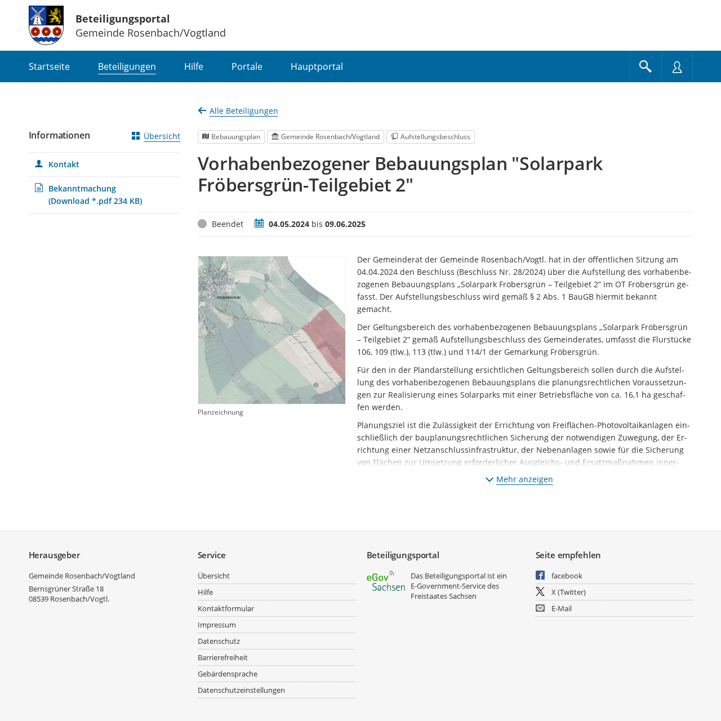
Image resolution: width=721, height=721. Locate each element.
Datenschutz (219, 641)
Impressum (217, 625)
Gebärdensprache (227, 674)
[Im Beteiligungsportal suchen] (645, 66)
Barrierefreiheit (223, 657)
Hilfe (205, 592)
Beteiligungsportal (122, 18)
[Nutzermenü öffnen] (677, 66)
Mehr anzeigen (524, 479)
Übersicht (162, 136)
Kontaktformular (226, 608)
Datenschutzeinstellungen (241, 690)
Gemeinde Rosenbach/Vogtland (82, 576)
